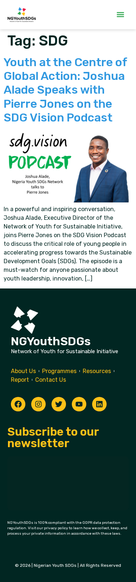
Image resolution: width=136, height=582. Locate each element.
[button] (120, 15)
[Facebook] (18, 404)
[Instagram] (38, 404)
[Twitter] (58, 404)
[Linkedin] (99, 404)
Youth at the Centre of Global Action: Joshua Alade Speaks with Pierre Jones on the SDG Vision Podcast (65, 90)
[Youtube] (79, 404)
